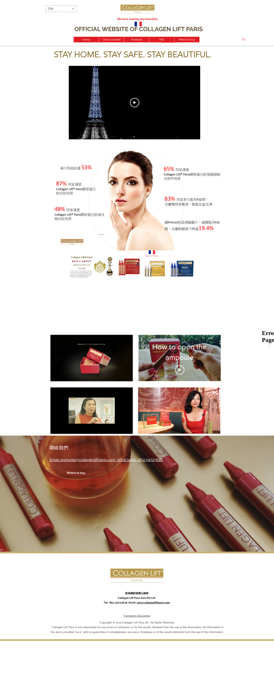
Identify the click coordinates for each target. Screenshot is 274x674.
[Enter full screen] (127, 376)
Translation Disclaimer (136, 615)
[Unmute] (61, 376)
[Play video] (134, 102)
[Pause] (55, 376)
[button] (244, 38)
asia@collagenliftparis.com (153, 602)
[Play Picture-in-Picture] (121, 376)
